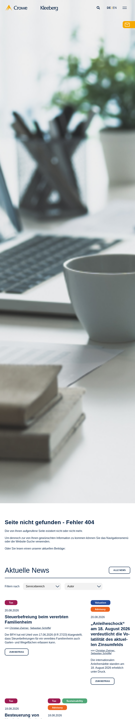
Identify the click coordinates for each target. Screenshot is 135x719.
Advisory (100, 609)
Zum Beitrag (16, 652)
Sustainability (74, 700)
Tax (11, 602)
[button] (98, 8)
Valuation (100, 602)
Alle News (119, 570)
